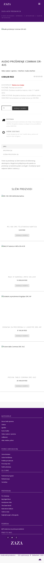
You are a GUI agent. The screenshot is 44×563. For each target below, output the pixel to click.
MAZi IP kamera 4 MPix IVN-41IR (22, 277)
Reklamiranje (6, 479)
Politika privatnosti (7, 461)
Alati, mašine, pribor (8, 440)
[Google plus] (16, 537)
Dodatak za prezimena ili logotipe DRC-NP (22, 327)
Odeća (4, 424)
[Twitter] (12, 537)
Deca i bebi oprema (8, 421)
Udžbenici (5, 437)
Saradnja (4, 482)
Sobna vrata (5, 512)
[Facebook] (8, 537)
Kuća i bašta (5, 431)
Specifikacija (7, 150)
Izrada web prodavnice (8, 555)
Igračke (4, 428)
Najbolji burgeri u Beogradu (10, 515)
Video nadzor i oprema (12, 16)
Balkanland (35, 555)
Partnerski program (8, 476)
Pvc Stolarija (5, 496)
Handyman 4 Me (7, 502)
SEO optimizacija (23, 555)
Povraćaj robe (6, 464)
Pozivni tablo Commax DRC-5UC (22, 377)
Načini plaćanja (6, 467)
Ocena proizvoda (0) (10, 154)
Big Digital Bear (6, 499)
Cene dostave (6, 454)
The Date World (6, 505)
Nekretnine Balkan (7, 509)
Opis (4, 146)
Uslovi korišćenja (7, 457)
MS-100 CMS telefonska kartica (22, 227)
